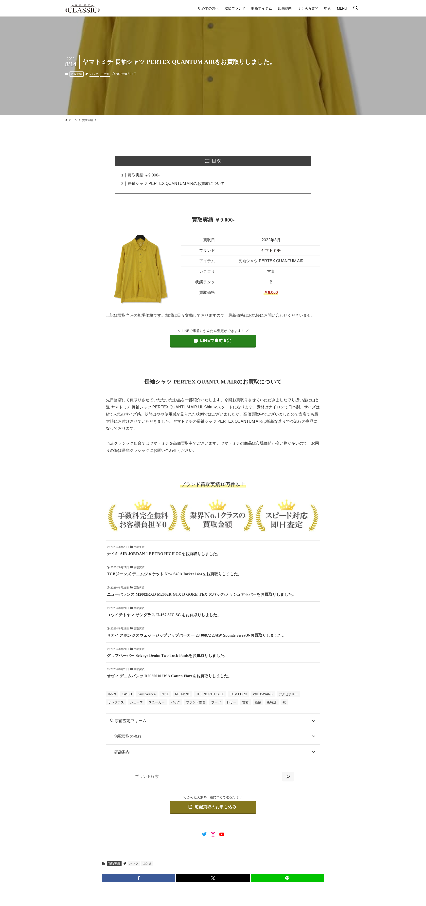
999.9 (112, 694)
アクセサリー (288, 694)
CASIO (127, 694)
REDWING (182, 694)
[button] (138, 878)
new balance (147, 694)
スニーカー (157, 702)
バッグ (94, 73)
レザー (231, 702)
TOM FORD (238, 694)
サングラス (116, 702)
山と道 (105, 73)
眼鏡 (258, 702)
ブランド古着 (195, 702)
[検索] (288, 777)
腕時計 (272, 702)
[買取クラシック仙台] (82, 8)
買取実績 (76, 73)
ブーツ (216, 702)
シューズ (136, 702)
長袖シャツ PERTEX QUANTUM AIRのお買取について (176, 183)
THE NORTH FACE (210, 694)
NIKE (165, 694)
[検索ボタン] (355, 8)
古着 (245, 702)
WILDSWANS (263, 694)
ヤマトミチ (271, 250)
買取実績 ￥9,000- (144, 175)
